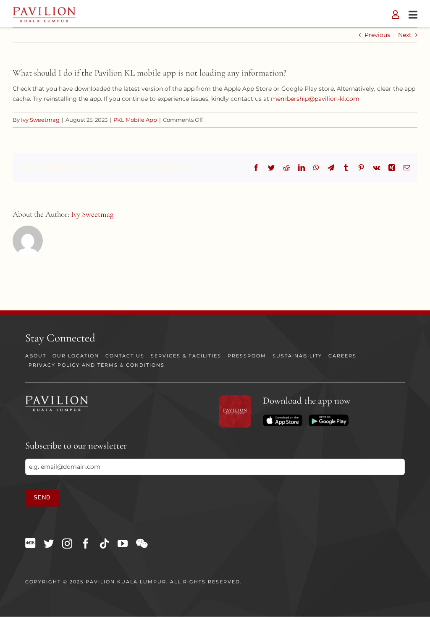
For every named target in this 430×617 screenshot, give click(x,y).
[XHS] (30, 543)
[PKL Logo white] (56, 398)
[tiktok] (104, 543)
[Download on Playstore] (328, 417)
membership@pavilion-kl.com (315, 98)
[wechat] (141, 543)
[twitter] (49, 543)
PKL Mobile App (135, 119)
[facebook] (86, 543)
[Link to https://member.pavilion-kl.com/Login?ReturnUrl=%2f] (395, 15)
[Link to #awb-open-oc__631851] (413, 15)
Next (405, 35)
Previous (377, 35)
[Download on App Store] (282, 417)
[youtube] (123, 543)
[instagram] (67, 543)
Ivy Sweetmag (40, 119)
